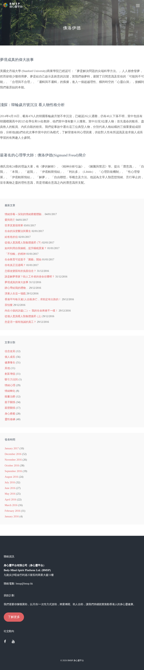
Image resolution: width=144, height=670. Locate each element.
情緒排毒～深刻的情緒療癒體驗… (24, 214)
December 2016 (13, 454)
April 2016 (10, 499)
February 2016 (12, 510)
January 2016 (12, 516)
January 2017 (12, 448)
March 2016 (11, 505)
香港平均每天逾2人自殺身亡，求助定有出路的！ (33, 299)
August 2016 (11, 476)
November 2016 (13, 459)
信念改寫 (10, 351)
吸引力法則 (11, 379)
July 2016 (10, 482)
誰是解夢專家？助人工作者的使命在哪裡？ (30, 276)
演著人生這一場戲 (15, 293)
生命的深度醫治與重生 (18, 231)
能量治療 (10, 396)
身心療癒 (10, 413)
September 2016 (13, 471)
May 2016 (10, 493)
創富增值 (10, 373)
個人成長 (10, 356)
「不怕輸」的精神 (15, 253)
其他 (7, 368)
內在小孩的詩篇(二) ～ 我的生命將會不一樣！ (31, 310)
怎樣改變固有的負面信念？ (20, 271)
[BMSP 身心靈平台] (13, 5)
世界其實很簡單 (14, 225)
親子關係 (10, 402)
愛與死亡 (10, 219)
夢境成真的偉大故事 (17, 60)
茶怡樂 (9, 305)
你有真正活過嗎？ (15, 265)
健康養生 (10, 362)
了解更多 (14, 616)
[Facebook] (5, 642)
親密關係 (10, 407)
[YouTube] (13, 642)
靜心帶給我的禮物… (16, 287)
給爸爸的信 (11, 237)
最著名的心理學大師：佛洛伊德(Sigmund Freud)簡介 (43, 155)
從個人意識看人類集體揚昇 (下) (23, 242)
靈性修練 (10, 419)
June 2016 (10, 488)
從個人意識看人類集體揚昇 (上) (23, 316)
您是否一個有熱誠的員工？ (20, 322)
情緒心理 (10, 385)
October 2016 (12, 465)
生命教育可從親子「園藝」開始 (23, 259)
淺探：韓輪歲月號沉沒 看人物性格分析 (32, 105)
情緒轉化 (10, 391)
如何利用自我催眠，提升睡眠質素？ (26, 248)
